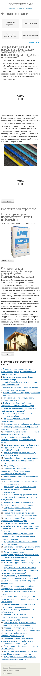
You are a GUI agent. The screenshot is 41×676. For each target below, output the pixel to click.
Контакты (5, 668)
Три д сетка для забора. (13, 465)
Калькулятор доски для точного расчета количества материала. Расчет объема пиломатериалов (18, 489)
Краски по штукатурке (10, 23)
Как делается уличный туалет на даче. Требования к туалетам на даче (18, 519)
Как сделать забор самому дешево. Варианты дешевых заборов (16, 634)
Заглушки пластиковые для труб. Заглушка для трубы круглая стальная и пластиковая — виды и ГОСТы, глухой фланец (20, 447)
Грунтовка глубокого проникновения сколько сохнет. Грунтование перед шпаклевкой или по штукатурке (17, 471)
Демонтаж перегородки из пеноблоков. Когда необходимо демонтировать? (20, 409)
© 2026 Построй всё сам (9, 665)
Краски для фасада (30, 35)
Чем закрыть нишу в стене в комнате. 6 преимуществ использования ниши (18, 623)
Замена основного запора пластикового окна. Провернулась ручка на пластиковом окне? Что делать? (18, 372)
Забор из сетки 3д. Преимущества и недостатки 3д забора (16, 414)
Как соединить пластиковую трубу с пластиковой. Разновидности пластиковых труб (20, 629)
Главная (11, 8)
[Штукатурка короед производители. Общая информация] (20, 241)
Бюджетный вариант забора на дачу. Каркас (22, 424)
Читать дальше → (7, 201)
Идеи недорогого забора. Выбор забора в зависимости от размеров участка (19, 427)
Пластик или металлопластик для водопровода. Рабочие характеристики (17, 558)
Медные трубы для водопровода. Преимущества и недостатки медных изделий (19, 576)
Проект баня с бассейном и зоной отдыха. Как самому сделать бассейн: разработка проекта (19, 460)
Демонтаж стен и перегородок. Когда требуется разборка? (17, 378)
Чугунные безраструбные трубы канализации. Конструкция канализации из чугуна (18, 439)
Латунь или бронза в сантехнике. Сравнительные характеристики (16, 508)
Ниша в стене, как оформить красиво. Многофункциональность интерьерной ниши (19, 514)
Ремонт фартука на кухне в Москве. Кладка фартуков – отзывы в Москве (19, 388)
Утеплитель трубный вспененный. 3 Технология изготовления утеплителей (17, 503)
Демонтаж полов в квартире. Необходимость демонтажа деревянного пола (20, 553)
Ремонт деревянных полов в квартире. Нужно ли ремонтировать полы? (18, 605)
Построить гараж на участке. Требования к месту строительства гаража (20, 433)
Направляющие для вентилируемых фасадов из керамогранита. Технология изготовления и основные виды (17, 641)
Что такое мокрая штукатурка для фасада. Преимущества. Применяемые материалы (18, 272)
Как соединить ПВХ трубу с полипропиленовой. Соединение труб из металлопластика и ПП (17, 617)
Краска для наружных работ (10, 35)
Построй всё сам (20, 4)
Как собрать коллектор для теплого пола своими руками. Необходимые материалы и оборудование (19, 497)
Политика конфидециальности (11, 670)
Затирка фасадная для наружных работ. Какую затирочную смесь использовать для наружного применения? (20, 51)
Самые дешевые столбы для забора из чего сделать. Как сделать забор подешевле (20, 548)
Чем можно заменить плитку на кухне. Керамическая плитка (17, 399)
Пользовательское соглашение (17, 668)
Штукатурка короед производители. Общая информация (16, 217)
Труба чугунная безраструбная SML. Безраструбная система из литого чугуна (17, 404)
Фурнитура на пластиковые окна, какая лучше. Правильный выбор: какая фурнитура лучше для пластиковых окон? (19, 570)
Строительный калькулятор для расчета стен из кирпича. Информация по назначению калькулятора (19, 599)
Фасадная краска (30, 23)
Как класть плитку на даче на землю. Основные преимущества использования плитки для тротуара (18, 536)
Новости (20, 8)
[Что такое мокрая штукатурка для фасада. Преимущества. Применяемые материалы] (20, 339)
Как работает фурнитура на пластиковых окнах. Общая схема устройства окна (19, 652)
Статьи (29, 8)
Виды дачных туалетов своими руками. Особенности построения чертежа (18, 657)
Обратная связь (7, 673)
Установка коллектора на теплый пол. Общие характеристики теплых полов (18, 587)
